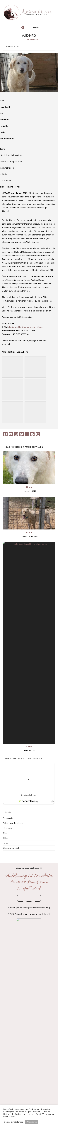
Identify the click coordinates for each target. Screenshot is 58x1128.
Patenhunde (8, 818)
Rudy (29, 532)
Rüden (5, 833)
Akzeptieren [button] (32, 1122)
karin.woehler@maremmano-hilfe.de (26, 327)
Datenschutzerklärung (39, 908)
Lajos (29, 746)
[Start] (19, 39)
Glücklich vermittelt (31, 39)
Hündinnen (7, 828)
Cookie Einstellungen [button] (13, 1122)
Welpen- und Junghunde (13, 823)
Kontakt (11, 908)
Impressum (22, 908)
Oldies (5, 838)
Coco (29, 487)
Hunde (5, 843)
